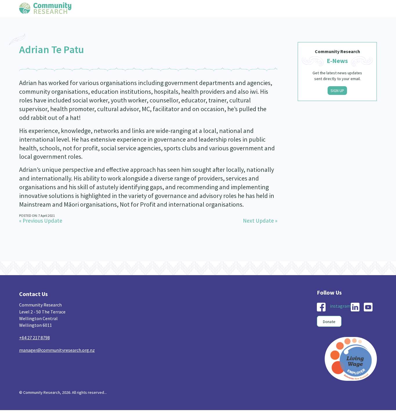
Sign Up (337, 90)
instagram (340, 306)
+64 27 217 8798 (34, 337)
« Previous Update (40, 220)
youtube (368, 307)
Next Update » (260, 220)
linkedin (355, 307)
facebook (321, 307)
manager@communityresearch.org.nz (57, 350)
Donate (329, 321)
